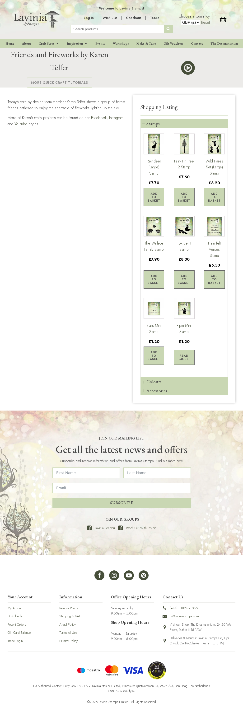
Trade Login (15, 640)
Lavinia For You (105, 528)
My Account (15, 608)
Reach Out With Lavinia (141, 528)
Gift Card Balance (19, 632)
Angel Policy (67, 624)
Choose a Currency (194, 16)
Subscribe (121, 502)
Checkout (133, 17)
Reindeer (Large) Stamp (154, 167)
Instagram (116, 117)
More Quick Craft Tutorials (59, 82)
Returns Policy (68, 608)
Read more (184, 357)
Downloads (15, 616)
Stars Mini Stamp (153, 328)
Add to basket (154, 197)
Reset (205, 22)
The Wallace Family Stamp (154, 246)
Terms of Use (68, 632)
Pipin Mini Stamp (184, 328)
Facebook (99, 117)
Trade (154, 17)
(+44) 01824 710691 (185, 608)
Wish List (110, 17)
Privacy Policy (68, 640)
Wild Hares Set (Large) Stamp (214, 167)
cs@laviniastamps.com (184, 616)
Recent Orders (17, 624)
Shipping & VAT (69, 616)
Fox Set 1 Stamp (184, 246)
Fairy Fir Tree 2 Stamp (184, 164)
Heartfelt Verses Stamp (214, 249)
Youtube (20, 124)
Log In (89, 17)
